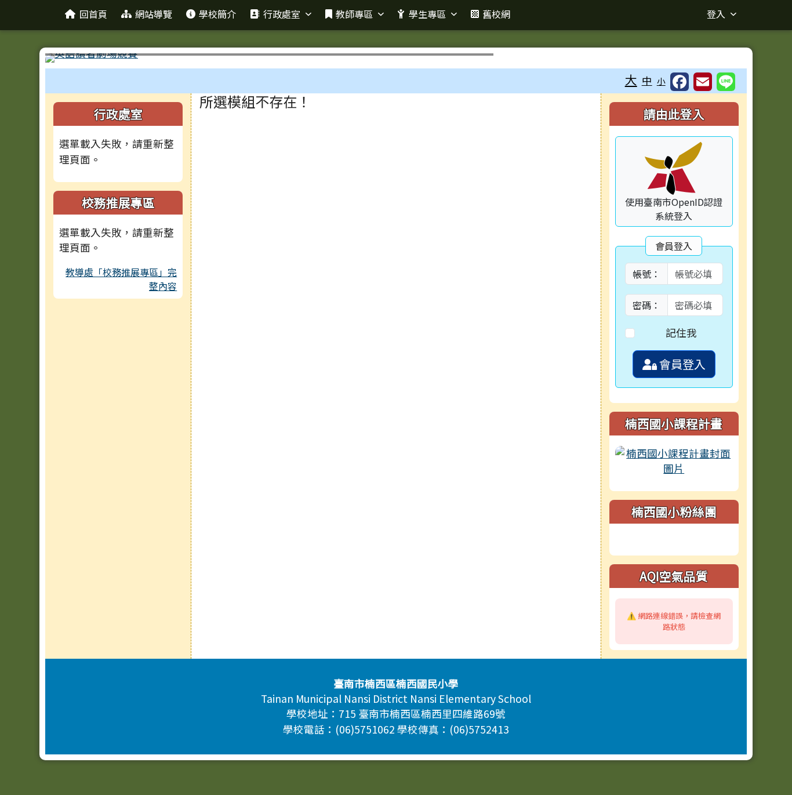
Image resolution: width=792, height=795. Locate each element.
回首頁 (93, 14)
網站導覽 (153, 14)
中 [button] (647, 80)
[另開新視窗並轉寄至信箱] (702, 81)
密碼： (646, 305)
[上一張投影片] (73, 60)
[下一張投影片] (719, 60)
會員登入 (681, 363)
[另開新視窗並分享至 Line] (726, 81)
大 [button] (631, 79)
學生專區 (427, 14)
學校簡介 (217, 14)
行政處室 (281, 14)
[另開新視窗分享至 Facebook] (679, 81)
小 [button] (661, 81)
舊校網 (496, 14)
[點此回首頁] (395, 58)
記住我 (681, 332)
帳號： (646, 274)
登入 (716, 14)
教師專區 (354, 14)
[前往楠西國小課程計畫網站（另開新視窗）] (674, 459)
